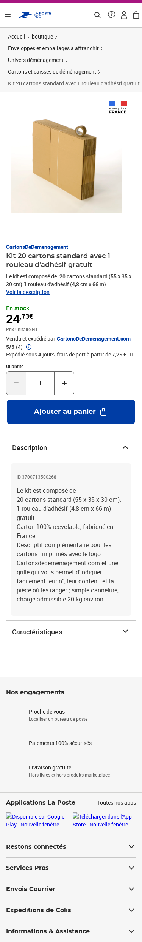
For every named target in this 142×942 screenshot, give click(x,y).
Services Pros (27, 868)
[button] (112, 15)
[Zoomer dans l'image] (66, 157)
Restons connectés (36, 847)
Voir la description (28, 292)
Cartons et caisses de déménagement (52, 71)
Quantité (14, 366)
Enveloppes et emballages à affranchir (53, 48)
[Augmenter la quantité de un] (64, 383)
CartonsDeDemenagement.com (94, 338)
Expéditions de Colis (38, 910)
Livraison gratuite (50, 767)
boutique (42, 36)
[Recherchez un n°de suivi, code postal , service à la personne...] (97, 15)
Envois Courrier (30, 889)
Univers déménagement (36, 59)
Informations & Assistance (48, 931)
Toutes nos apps (116, 802)
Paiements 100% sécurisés (60, 742)
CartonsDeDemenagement (37, 246)
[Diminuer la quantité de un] (16, 383)
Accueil (16, 36)
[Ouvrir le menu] (7, 15)
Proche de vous (47, 711)
